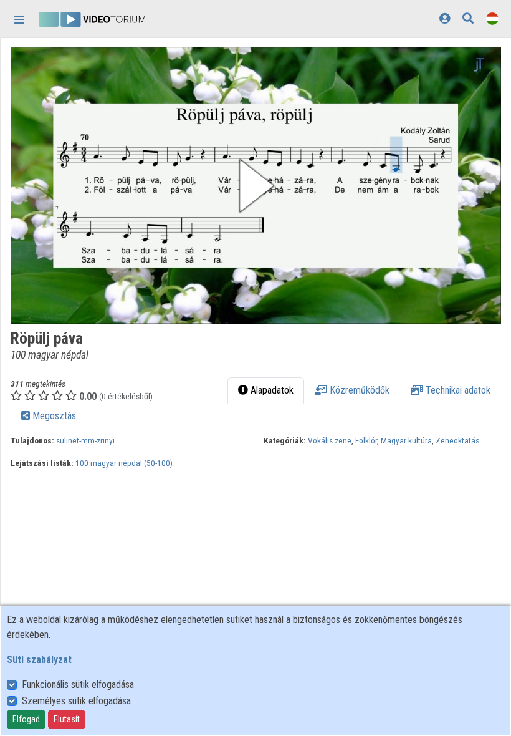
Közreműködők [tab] (358, 390)
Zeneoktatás (457, 440)
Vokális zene (329, 440)
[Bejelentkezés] (444, 18)
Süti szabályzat (39, 660)
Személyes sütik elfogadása (76, 701)
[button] (256, 185)
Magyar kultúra (406, 440)
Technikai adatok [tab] (456, 390)
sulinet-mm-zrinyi (85, 440)
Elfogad (26, 719)
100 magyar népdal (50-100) (124, 463)
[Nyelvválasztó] (492, 18)
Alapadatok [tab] (271, 390)
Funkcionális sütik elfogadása (78, 684)
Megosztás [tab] (53, 416)
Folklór (366, 440)
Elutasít (67, 719)
